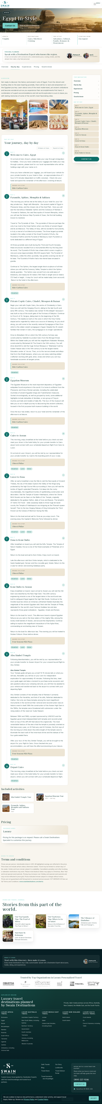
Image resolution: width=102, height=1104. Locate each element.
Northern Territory (27, 1026)
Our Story (58, 1064)
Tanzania (4, 1038)
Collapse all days (43, 148)
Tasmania (25, 1035)
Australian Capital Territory (30, 1017)
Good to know (47, 67)
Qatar (44, 1020)
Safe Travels (45, 1064)
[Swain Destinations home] (8, 1069)
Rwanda (3, 1032)
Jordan (44, 1017)
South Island (66, 1020)
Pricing (36, 67)
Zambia (3, 1045)
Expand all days (58, 148)
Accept (94, 1098)
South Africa (5, 1035)
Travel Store (45, 1071)
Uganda (3, 1041)
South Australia (26, 1032)
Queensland (25, 1029)
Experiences (26, 67)
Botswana (4, 1017)
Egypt (3, 1020)
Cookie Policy (43, 1099)
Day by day (15, 67)
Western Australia (27, 1043)
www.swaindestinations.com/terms (31, 881)
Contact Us (10, 26)
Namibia (3, 1029)
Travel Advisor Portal (60, 1072)
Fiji (83, 1020)
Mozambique (5, 1026)
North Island (66, 1017)
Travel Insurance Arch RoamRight (47, 1078)
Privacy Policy (29, 1099)
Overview (4, 67)
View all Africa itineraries (29, 25)
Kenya (3, 1023)
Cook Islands (87, 1017)
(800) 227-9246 (81, 1079)
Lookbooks (59, 1067)
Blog (42, 1067)
